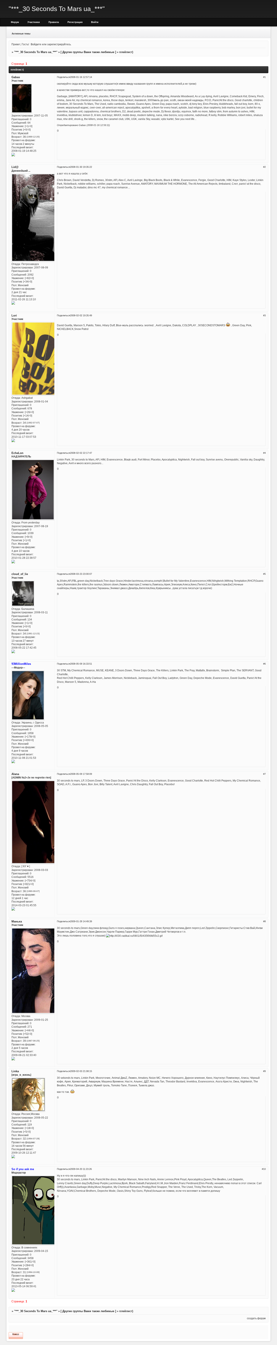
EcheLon (17, 453)
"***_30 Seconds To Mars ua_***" (35, 52)
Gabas (15, 77)
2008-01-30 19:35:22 (81, 167)
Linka (15, 1071)
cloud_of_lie (19, 574)
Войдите (36, 44)
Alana (15, 774)
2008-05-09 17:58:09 (81, 774)
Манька (16, 921)
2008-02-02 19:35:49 (81, 315)
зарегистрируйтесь (59, 44)
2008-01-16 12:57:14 (81, 77)
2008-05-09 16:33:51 (81, 663)
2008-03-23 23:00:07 (81, 574)
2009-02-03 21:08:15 (81, 1071)
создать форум (256, 1318)
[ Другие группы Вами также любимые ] (88, 52)
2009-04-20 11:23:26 (81, 1169)
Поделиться (63, 77)
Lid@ (15, 167)
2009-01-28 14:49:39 (81, 921)
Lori (14, 315)
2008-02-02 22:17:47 (81, 453)
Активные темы (21, 33)
